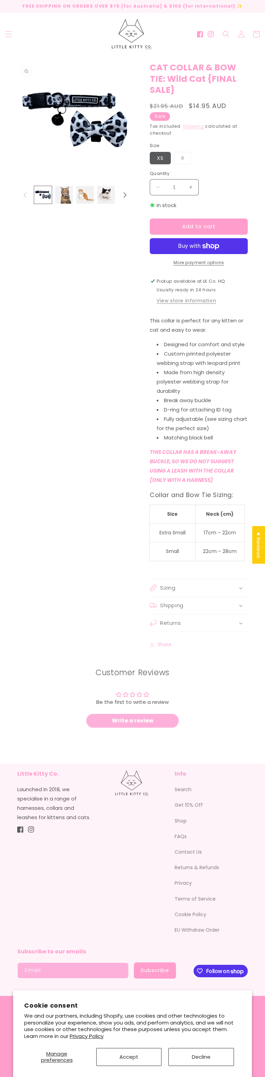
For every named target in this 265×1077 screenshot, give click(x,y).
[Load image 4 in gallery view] (106, 195)
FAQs (181, 836)
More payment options (199, 262)
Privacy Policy (87, 1036)
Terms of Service (195, 898)
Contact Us (188, 851)
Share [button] (164, 644)
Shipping (193, 126)
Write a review (133, 721)
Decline (201, 1056)
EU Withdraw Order (197, 929)
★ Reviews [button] (258, 545)
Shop (181, 820)
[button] (8, 34)
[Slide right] (124, 195)
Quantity (159, 173)
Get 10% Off (189, 805)
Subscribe (155, 970)
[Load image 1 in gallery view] (43, 195)
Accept (128, 1056)
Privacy (183, 883)
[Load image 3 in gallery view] (85, 195)
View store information (186, 300)
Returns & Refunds (197, 867)
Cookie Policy (190, 914)
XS (160, 158)
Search (183, 789)
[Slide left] (24, 195)
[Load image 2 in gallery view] (64, 195)
